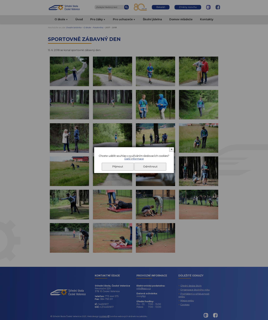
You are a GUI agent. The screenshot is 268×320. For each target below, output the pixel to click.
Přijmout (117, 166)
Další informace (134, 158)
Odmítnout (150, 166)
